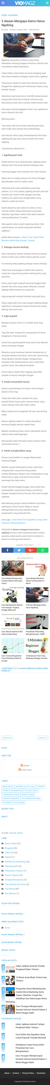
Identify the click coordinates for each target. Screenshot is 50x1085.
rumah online (26, 770)
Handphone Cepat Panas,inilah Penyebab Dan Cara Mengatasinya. (30, 1048)
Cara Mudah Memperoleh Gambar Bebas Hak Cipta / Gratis (12, 580)
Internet (40, 787)
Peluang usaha (31, 791)
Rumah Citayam (28, 795)
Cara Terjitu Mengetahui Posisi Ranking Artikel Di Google (11, 658)
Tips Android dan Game (31, 799)
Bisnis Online (8, 787)
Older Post (42, 738)
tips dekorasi (19, 803)
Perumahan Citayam (11, 795)
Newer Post (7, 738)
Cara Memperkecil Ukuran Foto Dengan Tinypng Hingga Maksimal (12, 607)
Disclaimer (41, 1073)
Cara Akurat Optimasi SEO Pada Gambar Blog (12, 633)
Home (7, 928)
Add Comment (34, 30)
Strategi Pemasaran (11, 799)
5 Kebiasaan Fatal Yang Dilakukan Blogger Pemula (36, 657)
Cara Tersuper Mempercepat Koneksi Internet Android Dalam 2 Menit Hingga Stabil (31, 1009)
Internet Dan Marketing (12, 791)
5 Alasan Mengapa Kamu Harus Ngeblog (36, 606)
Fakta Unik (30, 787)
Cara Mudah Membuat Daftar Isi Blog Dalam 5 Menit (35, 580)
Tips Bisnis (7, 803)
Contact (16, 1073)
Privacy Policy (28, 1073)
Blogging (19, 787)
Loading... (6, 955)
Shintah (26, 766)
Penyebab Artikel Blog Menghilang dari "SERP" (35, 633)
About (6, 1073)
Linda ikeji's (13, 191)
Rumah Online (16, 833)
